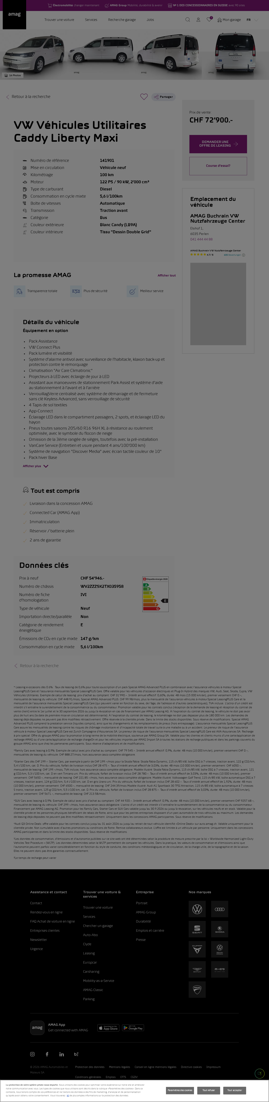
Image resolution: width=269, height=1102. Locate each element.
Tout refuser (209, 1090)
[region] (134, 1091)
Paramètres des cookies (180, 1090)
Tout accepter (234, 1090)
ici (68, 1096)
